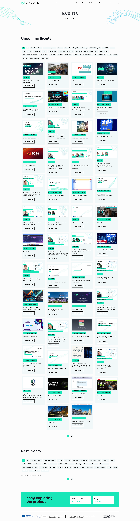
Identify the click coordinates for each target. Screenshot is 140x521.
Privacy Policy (106, 517)
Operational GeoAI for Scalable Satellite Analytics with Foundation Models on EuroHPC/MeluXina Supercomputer (32, 395)
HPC (44, 51)
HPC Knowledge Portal (55, 395)
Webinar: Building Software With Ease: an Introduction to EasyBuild (81, 166)
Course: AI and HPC (78, 394)
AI (27, 48)
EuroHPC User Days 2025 (105, 250)
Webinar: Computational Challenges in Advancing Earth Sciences (31, 194)
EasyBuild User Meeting (80, 48)
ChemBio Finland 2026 (30, 336)
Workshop (45, 58)
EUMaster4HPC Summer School (104, 108)
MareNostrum (104, 51)
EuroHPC (105, 48)
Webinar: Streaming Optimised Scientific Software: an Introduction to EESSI (106, 165)
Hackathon (37, 51)
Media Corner (77, 498)
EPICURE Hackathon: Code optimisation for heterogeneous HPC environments (32, 365)
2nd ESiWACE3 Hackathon (56, 107)
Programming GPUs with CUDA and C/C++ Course (31, 110)
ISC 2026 (100, 395)
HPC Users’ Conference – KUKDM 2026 (56, 310)
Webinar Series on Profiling (57, 368)
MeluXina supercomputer (30, 55)
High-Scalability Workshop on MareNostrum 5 (106, 337)
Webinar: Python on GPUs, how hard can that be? (105, 278)
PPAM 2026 (51, 423)
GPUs (29, 51)
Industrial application (90, 51)
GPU (24, 51)
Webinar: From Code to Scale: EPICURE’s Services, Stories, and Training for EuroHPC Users (57, 339)
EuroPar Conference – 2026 (81, 421)
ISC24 (74, 80)
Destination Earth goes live (105, 80)
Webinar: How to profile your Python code (32, 279)
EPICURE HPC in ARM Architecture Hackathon (105, 194)
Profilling (68, 55)
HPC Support (52, 51)
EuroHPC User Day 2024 (104, 136)
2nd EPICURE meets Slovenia (57, 282)
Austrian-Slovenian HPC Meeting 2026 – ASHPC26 (31, 308)
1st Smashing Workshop (80, 138)
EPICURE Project (95, 48)
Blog (96, 498)
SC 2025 (26, 251)
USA (109, 55)
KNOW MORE (29, 86)
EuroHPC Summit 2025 (79, 195)
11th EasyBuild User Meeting (81, 336)
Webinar (25, 58)
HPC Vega (79, 51)
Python (76, 55)
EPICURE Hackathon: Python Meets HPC (81, 281)
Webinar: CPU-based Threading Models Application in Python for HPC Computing (58, 253)
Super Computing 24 (86, 55)
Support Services (100, 55)
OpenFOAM (43, 55)
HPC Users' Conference (66, 51)
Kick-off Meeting (53, 80)
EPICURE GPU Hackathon (31, 138)
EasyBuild (68, 48)
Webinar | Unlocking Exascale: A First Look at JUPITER (58, 223)
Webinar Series (34, 58)
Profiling (60, 55)
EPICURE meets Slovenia (80, 223)
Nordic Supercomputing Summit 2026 (31, 81)
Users (115, 55)
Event (112, 48)
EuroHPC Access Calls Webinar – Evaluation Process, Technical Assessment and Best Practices (82, 365)
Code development (49, 48)
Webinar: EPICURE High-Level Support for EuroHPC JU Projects (81, 251)
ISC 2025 (99, 223)
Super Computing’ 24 (30, 165)
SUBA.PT (112, 515)
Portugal (52, 55)
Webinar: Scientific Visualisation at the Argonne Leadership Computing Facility (81, 109)
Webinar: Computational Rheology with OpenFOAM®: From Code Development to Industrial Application (106, 307)
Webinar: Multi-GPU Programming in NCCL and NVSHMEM (105, 366)
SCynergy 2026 (77, 309)
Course (60, 48)
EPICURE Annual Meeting (56, 195)
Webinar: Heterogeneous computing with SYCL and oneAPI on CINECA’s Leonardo (57, 136)
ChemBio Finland (36, 48)
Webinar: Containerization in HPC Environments (33, 223)
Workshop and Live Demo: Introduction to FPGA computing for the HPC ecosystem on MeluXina (56, 166)
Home (67, 18)
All (23, 48)
